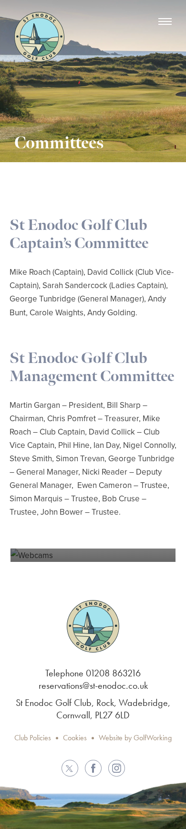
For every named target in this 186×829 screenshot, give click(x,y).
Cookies (75, 738)
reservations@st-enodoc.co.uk (93, 685)
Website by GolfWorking (135, 738)
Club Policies (32, 738)
